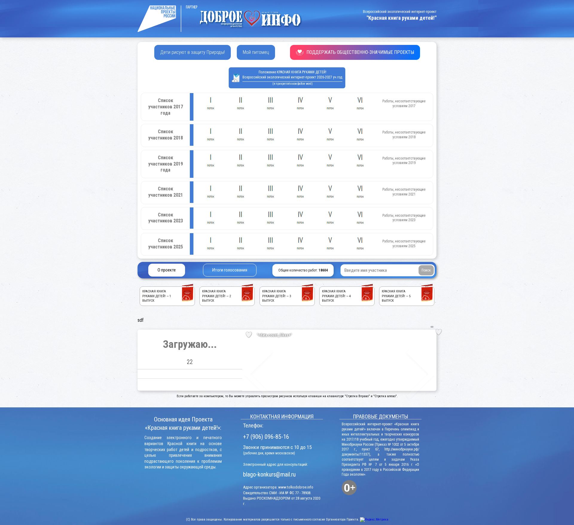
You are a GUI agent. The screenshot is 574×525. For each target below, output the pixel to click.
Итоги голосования (229, 270)
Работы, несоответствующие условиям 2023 (403, 217)
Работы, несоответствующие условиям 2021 (403, 191)
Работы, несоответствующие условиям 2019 (403, 160)
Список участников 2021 (165, 192)
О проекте (167, 270)
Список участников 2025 (165, 244)
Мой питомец (256, 52)
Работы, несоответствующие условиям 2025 (403, 243)
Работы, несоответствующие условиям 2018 (403, 134)
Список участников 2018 (165, 135)
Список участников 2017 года (165, 107)
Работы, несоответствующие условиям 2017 (403, 103)
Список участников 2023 (165, 218)
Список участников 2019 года (165, 164)
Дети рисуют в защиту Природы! (192, 52)
